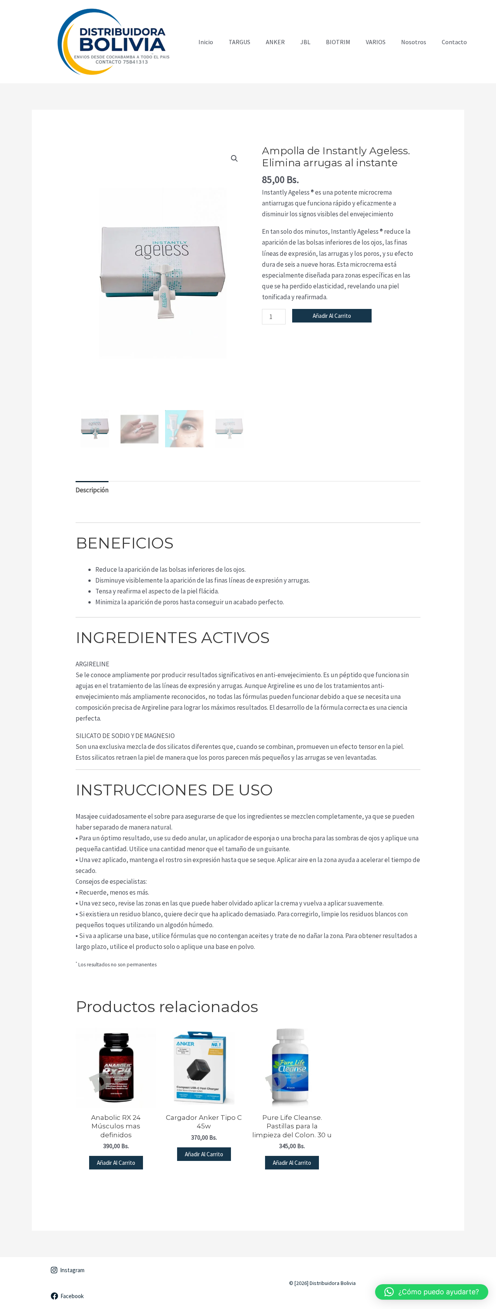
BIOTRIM (338, 42)
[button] (234, 159)
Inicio (205, 42)
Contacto (454, 42)
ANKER (275, 42)
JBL (305, 42)
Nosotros (413, 42)
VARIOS (376, 42)
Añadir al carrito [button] (116, 1162)
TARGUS (239, 42)
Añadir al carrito (332, 315)
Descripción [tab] (92, 490)
